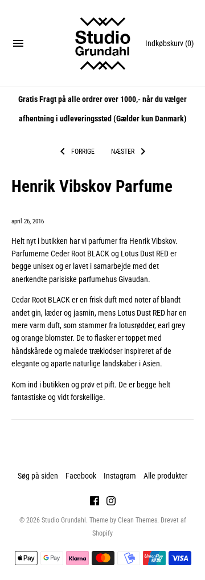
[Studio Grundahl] (102, 43)
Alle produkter (165, 475)
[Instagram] (111, 502)
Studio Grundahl (64, 520)
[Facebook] (94, 502)
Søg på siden (38, 475)
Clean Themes (137, 520)
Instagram (120, 475)
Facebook (80, 475)
